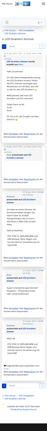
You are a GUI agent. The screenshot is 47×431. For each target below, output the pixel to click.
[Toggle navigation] (7, 22)
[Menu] (43, 3)
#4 (42, 270)
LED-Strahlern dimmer (17, 61)
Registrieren (29, 134)
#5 (42, 321)
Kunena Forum (29, 409)
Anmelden (13, 134)
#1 (5, 56)
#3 (42, 192)
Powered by (16, 409)
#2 (5, 149)
